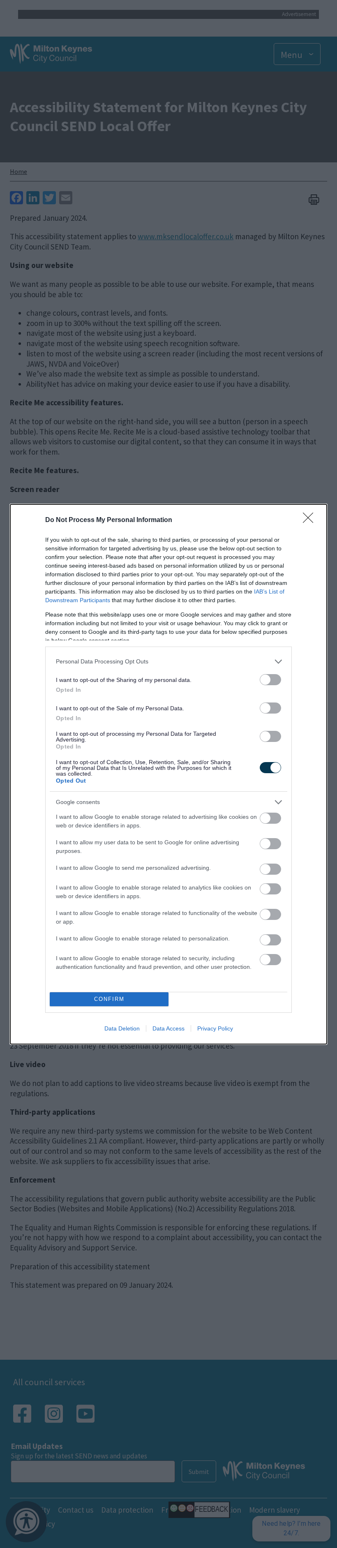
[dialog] (168, 774)
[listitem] (168, 661)
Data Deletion (122, 1028)
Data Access (168, 1028)
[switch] (270, 679)
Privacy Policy (215, 1028)
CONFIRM (109, 999)
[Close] (311, 520)
